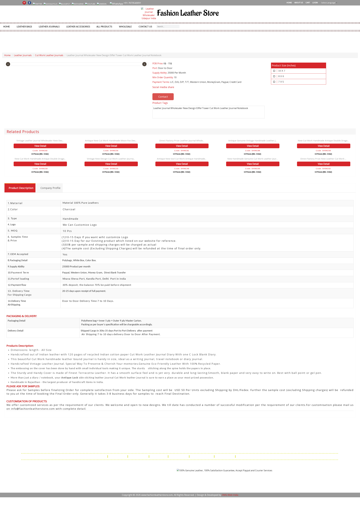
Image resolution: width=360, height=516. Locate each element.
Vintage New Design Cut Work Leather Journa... (111, 158)
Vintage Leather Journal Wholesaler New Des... (40, 140)
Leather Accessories (78, 26)
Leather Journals (49, 26)
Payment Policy (179, 456)
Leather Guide (118, 456)
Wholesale (125, 26)
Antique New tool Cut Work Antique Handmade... (181, 158)
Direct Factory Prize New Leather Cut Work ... (323, 158)
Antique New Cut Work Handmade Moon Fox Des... (111, 140)
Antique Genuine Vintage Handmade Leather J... (252, 140)
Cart (308, 2)
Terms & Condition (202, 456)
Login (315, 2)
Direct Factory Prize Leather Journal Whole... (181, 140)
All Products (104, 26)
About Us (298, 2)
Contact (163, 96)
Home (289, 2)
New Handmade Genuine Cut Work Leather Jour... (252, 158)
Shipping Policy (139, 456)
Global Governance (248, 456)
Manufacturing (225, 456)
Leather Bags (24, 26)
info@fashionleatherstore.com (233, 448)
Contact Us (145, 26)
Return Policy (159, 456)
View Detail (40, 145)
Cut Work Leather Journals (49, 55)
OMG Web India (230, 494)
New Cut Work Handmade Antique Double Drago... (323, 140)
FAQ (103, 456)
